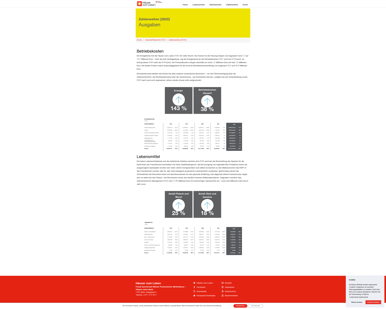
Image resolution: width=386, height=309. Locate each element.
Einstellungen (255, 306)
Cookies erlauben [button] (373, 302)
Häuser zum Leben (148, 283)
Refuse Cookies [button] (356, 302)
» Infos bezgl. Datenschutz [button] (358, 297)
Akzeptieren (240, 306)
